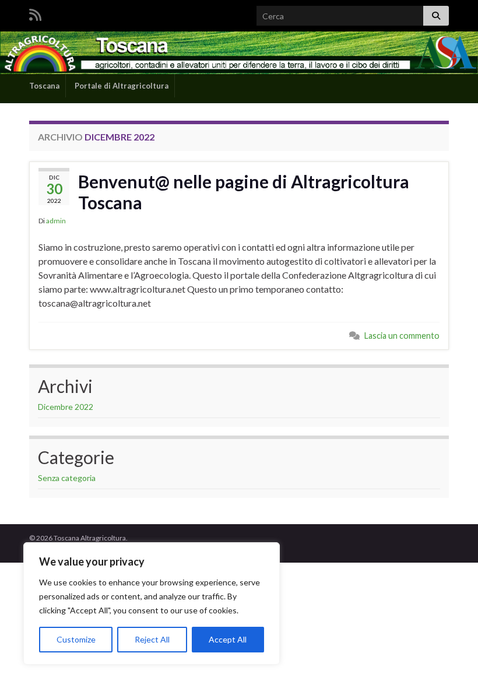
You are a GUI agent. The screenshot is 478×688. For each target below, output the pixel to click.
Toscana (43, 85)
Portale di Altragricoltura (120, 85)
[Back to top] (451, 661)
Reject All (152, 639)
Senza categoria (67, 478)
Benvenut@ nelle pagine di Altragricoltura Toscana (243, 192)
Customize (76, 639)
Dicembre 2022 (65, 407)
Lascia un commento (402, 336)
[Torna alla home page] (239, 52)
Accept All (228, 639)
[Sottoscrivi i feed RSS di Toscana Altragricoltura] (35, 12)
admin (56, 220)
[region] (151, 603)
